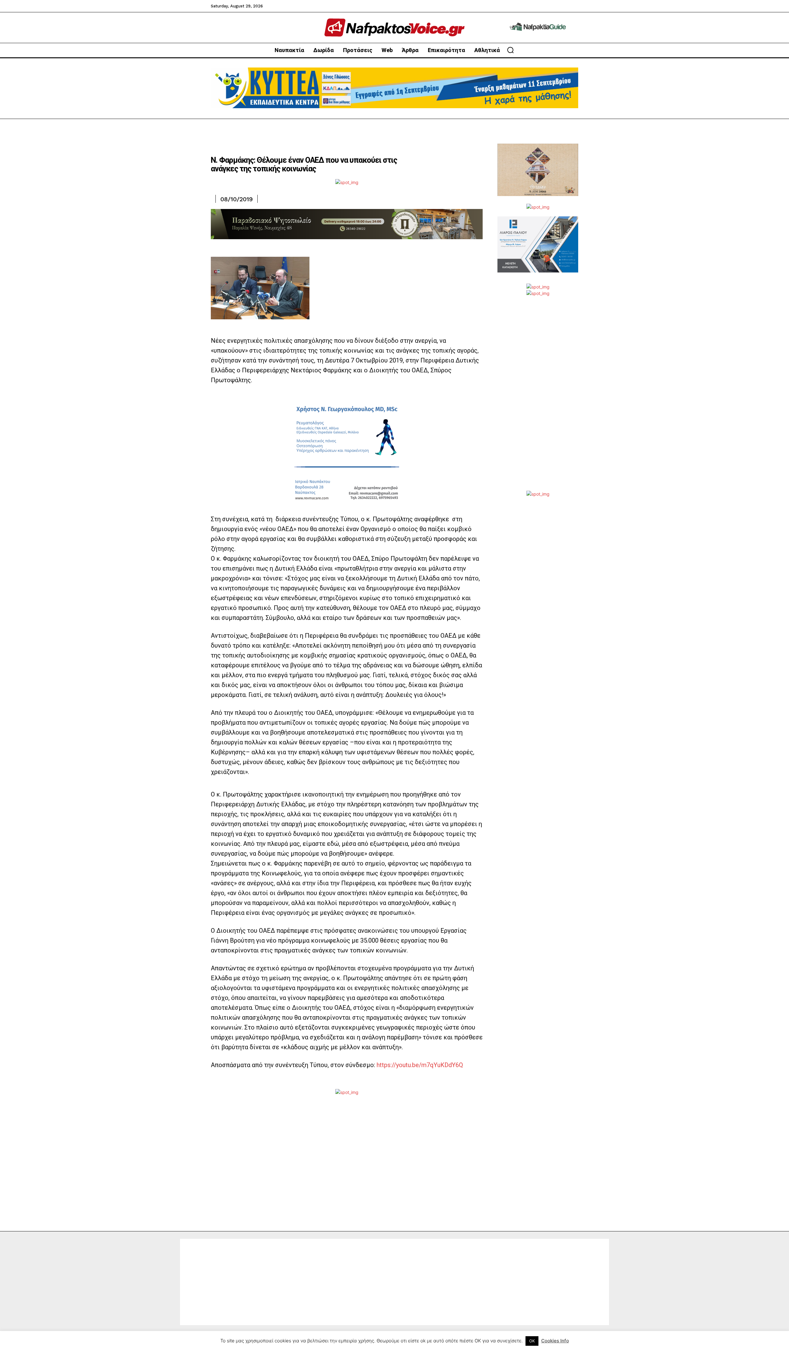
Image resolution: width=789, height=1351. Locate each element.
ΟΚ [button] (532, 1340)
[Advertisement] (537, 398)
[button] (510, 50)
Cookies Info (555, 1341)
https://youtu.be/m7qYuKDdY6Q (420, 1065)
